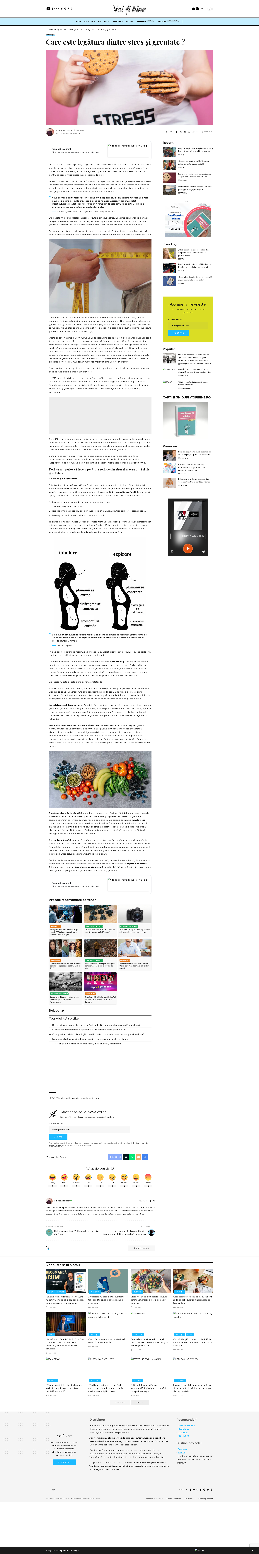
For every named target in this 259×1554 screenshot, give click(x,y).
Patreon (182, 1449)
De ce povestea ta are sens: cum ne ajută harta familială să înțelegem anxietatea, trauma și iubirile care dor (194, 357)
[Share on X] (181, 132)
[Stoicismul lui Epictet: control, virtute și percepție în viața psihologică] (169, 190)
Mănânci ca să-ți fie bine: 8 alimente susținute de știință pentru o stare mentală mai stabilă (64, 1388)
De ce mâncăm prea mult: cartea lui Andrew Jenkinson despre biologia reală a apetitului (96, 1025)
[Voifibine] (129, 8)
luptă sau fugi (117, 661)
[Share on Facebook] (176, 132)
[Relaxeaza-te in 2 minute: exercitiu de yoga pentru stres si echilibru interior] (169, 483)
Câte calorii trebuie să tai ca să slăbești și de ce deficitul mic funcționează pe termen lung (192, 1299)
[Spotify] (65, 9)
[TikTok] (62, 9)
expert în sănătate (137, 863)
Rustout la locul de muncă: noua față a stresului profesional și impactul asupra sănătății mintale (192, 1388)
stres (98, 1098)
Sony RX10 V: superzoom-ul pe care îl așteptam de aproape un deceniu (135, 930)
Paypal (181, 1452)
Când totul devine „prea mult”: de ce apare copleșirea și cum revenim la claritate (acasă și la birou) (106, 1388)
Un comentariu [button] (142, 1248)
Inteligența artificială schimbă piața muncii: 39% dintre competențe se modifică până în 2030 (64, 932)
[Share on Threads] (189, 132)
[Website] (147, 1201)
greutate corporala (80, 1098)
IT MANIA (183, 1432)
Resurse (183, 474)
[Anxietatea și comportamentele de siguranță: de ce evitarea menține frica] (169, 373)
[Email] (138, 1157)
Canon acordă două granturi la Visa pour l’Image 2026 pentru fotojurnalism (64, 999)
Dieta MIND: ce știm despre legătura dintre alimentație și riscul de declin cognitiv (149, 1299)
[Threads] (72, 9)
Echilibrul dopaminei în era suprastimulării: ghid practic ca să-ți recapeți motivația (148, 1388)
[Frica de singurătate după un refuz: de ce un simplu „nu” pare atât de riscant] (169, 455)
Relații (182, 167)
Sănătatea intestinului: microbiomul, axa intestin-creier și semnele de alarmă (90, 1039)
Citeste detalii (64, 1462)
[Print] (145, 1157)
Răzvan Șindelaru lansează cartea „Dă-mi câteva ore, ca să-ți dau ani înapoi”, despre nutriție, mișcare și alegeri (65, 1299)
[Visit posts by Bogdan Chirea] (49, 1201)
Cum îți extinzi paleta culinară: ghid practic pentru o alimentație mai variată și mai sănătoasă (98, 1034)
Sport (189, 1335)
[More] (197, 132)
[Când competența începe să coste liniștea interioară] (169, 386)
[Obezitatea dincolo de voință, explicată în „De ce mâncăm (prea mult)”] (169, 281)
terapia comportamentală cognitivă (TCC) (97, 867)
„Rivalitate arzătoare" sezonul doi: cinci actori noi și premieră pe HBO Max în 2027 (65, 965)
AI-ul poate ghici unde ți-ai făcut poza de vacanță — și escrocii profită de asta (100, 965)
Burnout (180, 1380)
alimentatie (66, 1098)
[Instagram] (58, 9)
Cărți (182, 155)
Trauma (208, 364)
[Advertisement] (100, 415)
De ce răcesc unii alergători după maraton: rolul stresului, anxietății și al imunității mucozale (149, 1342)
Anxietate (184, 375)
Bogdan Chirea (65, 130)
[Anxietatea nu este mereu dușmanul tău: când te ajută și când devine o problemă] (108, 1281)
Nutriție (50, 34)
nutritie (92, 1098)
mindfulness (138, 820)
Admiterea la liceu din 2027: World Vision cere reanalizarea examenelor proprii (134, 965)
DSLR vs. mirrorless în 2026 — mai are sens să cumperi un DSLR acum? (100, 930)
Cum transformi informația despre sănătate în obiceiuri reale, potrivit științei (89, 1029)
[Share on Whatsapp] (185, 132)
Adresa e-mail (56, 1123)
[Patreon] (68, 9)
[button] (48, 8)
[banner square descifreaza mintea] (185, 420)
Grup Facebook (186, 1425)
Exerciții (183, 364)
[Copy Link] (193, 132)
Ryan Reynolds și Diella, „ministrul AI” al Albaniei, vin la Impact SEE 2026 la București (100, 999)
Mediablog (183, 1429)
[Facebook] (52, 9)
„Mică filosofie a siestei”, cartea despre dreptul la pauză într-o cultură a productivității (194, 253)
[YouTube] (55, 9)
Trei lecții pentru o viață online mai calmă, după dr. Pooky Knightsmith (87, 1043)
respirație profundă (125, 492)
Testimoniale (185, 388)
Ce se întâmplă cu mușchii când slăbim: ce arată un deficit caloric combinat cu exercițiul (192, 1342)
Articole (183, 180)
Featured (192, 364)
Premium (200, 364)
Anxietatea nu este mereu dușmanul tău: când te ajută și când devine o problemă (106, 1299)
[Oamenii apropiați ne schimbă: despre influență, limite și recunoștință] (169, 165)
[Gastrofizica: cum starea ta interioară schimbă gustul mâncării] (108, 1324)
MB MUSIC (183, 1436)
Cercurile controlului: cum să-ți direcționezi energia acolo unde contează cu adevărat (191, 467)
